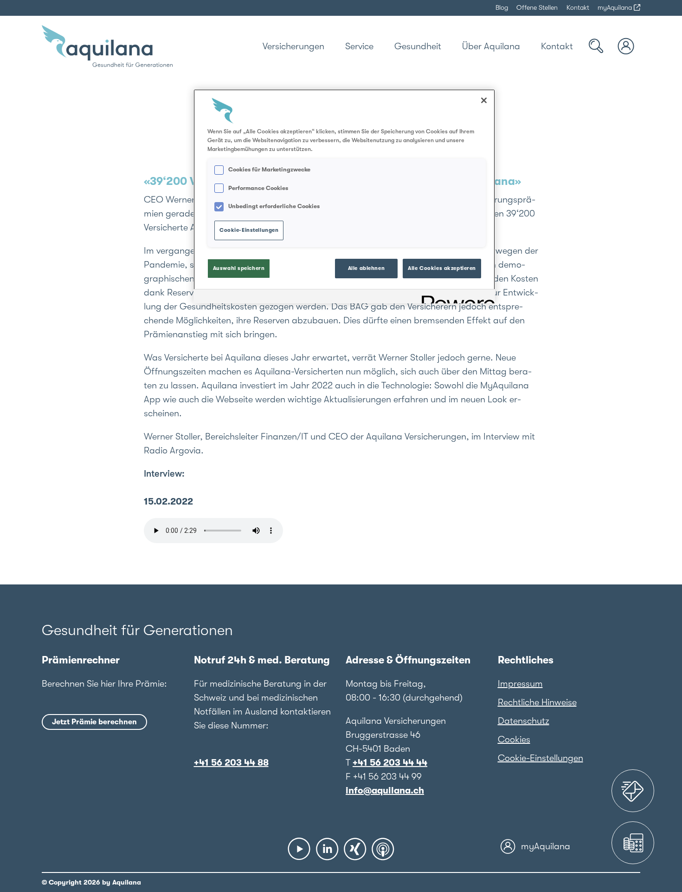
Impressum (520, 683)
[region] (344, 196)
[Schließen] (484, 100)
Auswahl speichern (239, 268)
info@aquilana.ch (385, 790)
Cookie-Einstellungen (540, 758)
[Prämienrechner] (632, 842)
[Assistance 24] (632, 790)
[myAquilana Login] (626, 46)
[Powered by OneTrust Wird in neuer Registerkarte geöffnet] (455, 297)
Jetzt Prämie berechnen (94, 722)
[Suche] (596, 46)
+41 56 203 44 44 (390, 762)
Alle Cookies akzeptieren (442, 268)
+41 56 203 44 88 (231, 762)
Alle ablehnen (366, 268)
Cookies (514, 739)
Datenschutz (523, 720)
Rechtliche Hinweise (537, 702)
